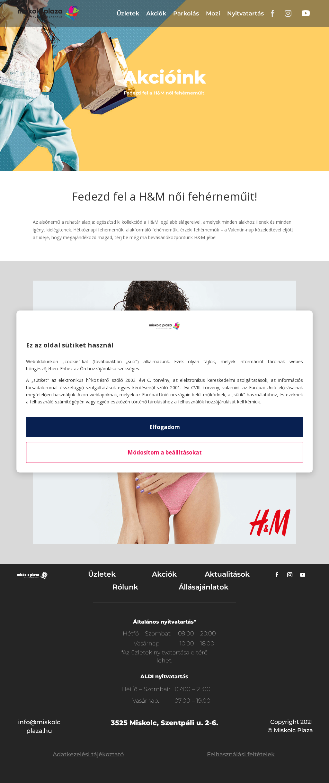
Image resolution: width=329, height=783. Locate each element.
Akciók (156, 13)
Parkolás (186, 13)
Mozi (213, 13)
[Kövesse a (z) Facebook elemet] (277, 575)
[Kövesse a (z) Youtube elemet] (303, 575)
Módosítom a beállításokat (165, 452)
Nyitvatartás (245, 13)
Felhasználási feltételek (241, 754)
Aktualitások (227, 574)
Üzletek (128, 13)
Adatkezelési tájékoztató (88, 754)
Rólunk (125, 587)
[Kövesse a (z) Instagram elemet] (290, 575)
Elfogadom (164, 427)
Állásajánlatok (203, 587)
